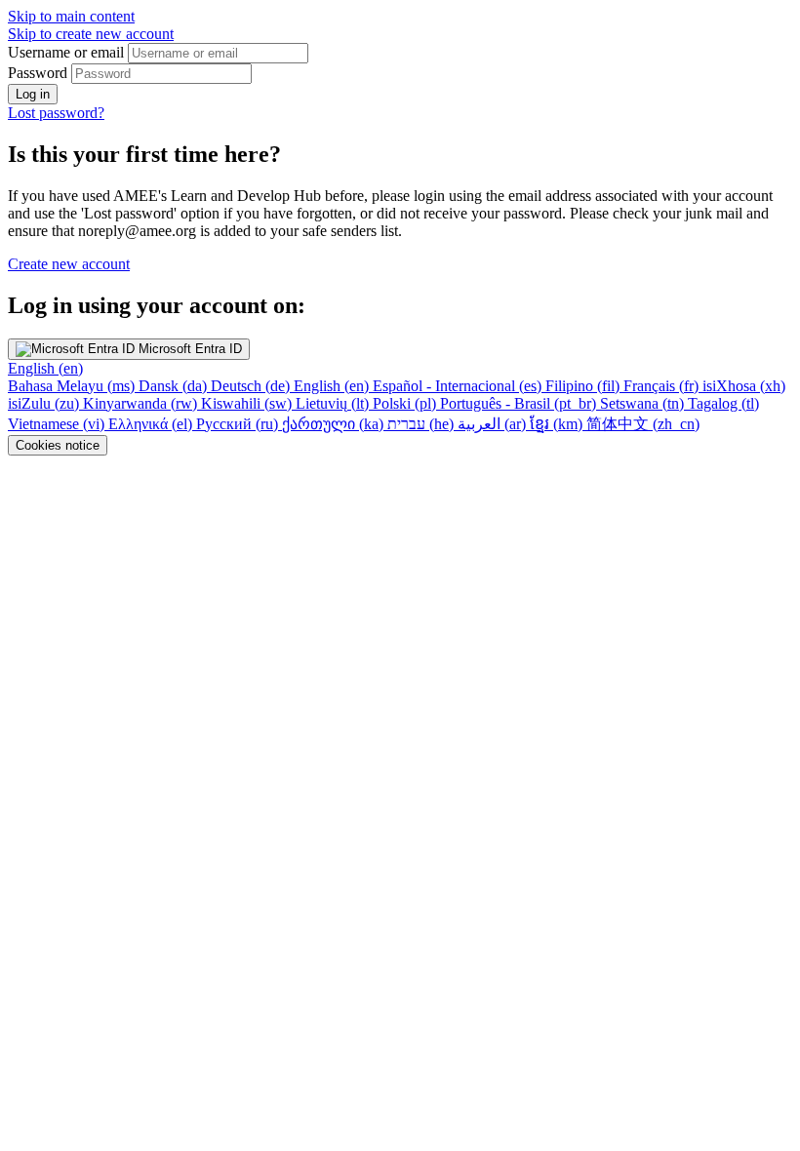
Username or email (68, 52)
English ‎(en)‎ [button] (45, 368)
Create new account (69, 264)
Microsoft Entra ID (188, 348)
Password (37, 72)
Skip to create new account (91, 33)
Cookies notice (58, 445)
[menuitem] (73, 385)
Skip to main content (71, 16)
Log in (33, 94)
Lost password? (56, 112)
